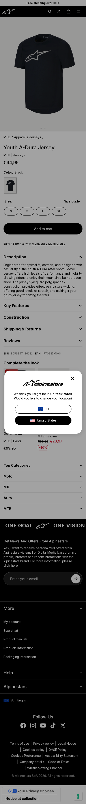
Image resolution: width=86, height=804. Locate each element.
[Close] (73, 378)
